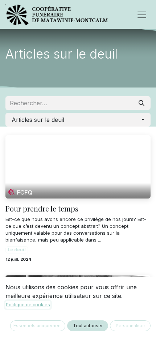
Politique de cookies (28, 304)
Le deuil (17, 249)
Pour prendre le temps (41, 208)
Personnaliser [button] (130, 325)
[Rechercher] (141, 103)
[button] (78, 120)
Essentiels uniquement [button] (37, 325)
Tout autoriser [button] (88, 325)
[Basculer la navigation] (142, 14)
